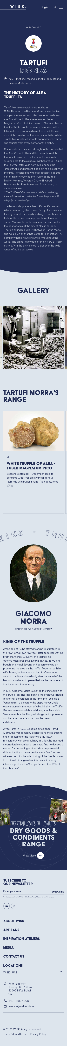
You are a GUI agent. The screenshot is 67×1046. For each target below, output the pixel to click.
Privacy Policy (35, 897)
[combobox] (33, 973)
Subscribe (58, 892)
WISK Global (32, 27)
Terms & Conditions (14, 1034)
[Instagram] (14, 906)
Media (8, 948)
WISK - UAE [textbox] (10, 972)
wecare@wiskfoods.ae (21, 1006)
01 (8, 457)
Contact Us (13, 956)
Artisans (11, 930)
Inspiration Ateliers (21, 939)
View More (29, 855)
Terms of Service (46, 897)
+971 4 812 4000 (19, 1000)
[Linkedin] (6, 906)
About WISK (13, 921)
